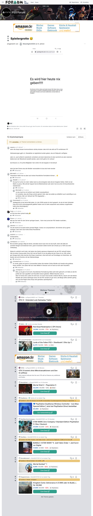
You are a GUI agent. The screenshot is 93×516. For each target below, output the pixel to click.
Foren (36, 2)
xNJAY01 (12, 234)
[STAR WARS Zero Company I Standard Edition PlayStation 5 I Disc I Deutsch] (26, 427)
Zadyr (12, 211)
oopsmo (12, 147)
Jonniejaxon (13, 241)
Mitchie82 (13, 173)
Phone (12, 218)
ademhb (12, 225)
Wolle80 (15, 180)
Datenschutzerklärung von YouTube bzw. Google (66, 317)
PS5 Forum (18, 12)
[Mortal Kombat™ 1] (26, 468)
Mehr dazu (21, 319)
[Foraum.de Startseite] (18, 2)
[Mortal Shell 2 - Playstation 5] (26, 389)
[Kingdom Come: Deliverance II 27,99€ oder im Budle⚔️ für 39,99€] (26, 488)
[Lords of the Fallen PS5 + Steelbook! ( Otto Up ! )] (26, 346)
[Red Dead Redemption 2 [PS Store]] (26, 330)
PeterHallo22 (16, 200)
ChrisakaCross (17, 261)
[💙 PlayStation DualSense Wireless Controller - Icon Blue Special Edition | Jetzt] (26, 409)
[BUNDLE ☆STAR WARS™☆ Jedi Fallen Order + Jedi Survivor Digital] (26, 448)
